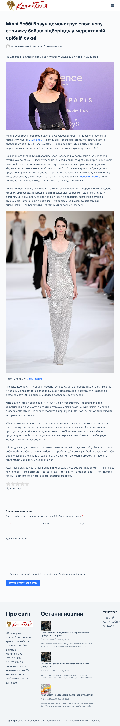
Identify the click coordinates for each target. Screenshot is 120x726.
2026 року (35, 139)
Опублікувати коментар (23, 582)
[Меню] (112, 5)
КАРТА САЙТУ (111, 621)
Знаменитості (54, 46)
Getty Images (34, 378)
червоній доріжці (89, 176)
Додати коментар (17, 538)
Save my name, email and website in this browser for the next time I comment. (48, 574)
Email (47, 523)
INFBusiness (93, 720)
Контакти (108, 625)
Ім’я (9, 523)
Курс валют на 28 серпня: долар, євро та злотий (67, 695)
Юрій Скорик (49, 639)
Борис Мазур (49, 699)
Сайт (83, 523)
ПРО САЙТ (109, 617)
